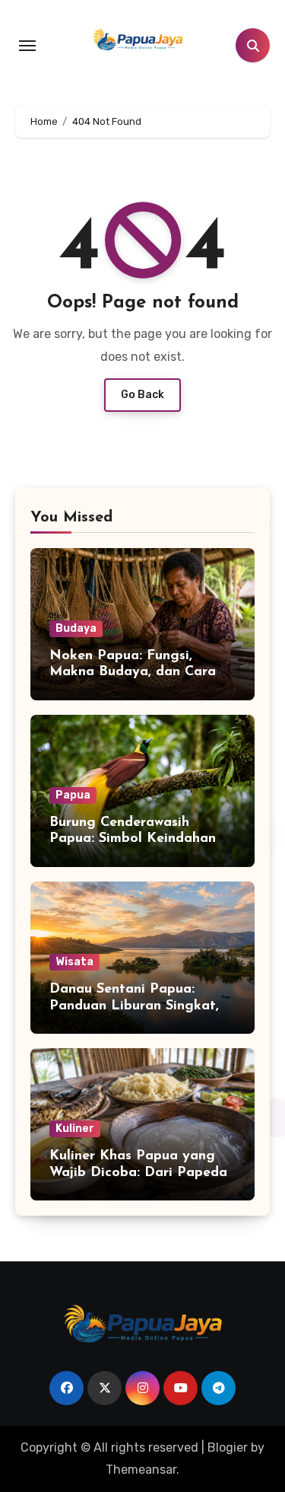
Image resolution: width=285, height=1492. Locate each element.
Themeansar (141, 1469)
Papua (72, 795)
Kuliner (74, 1128)
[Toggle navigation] (27, 46)
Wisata (74, 961)
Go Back (142, 394)
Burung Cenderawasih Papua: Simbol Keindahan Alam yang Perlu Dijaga (132, 839)
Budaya (76, 628)
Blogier (227, 1447)
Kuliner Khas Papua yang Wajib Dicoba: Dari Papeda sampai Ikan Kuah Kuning (138, 1172)
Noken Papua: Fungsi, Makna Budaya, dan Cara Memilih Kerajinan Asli (132, 672)
